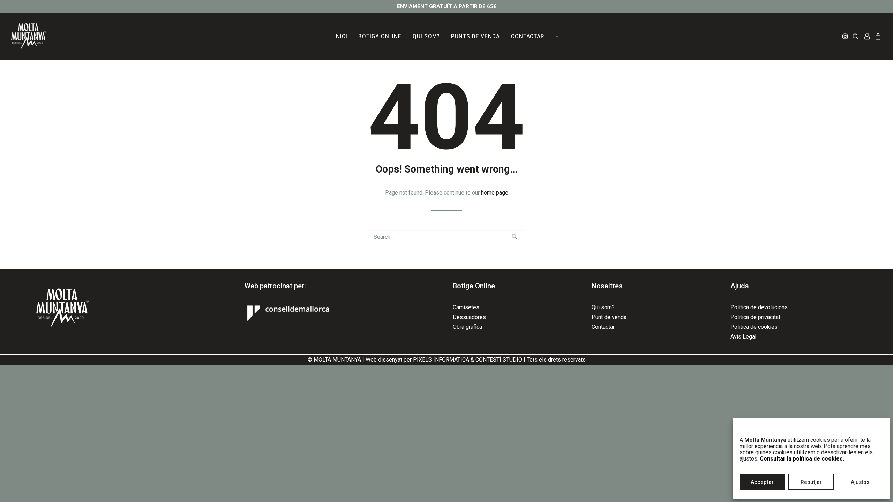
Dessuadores (469, 317)
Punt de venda (609, 317)
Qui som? (603, 307)
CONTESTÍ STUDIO (498, 359)
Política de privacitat (755, 317)
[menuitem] (340, 36)
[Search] (446, 237)
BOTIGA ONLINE (380, 36)
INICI (340, 36)
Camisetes (466, 307)
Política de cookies (754, 327)
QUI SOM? (426, 36)
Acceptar (762, 482)
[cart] (877, 36)
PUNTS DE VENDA (475, 36)
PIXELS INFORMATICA (441, 359)
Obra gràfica (467, 327)
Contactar (603, 327)
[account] (866, 36)
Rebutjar (811, 482)
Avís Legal (743, 336)
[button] (845, 36)
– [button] (557, 36)
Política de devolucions (759, 307)
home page (494, 192)
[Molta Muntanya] (28, 36)
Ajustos (860, 482)
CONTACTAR (527, 36)
